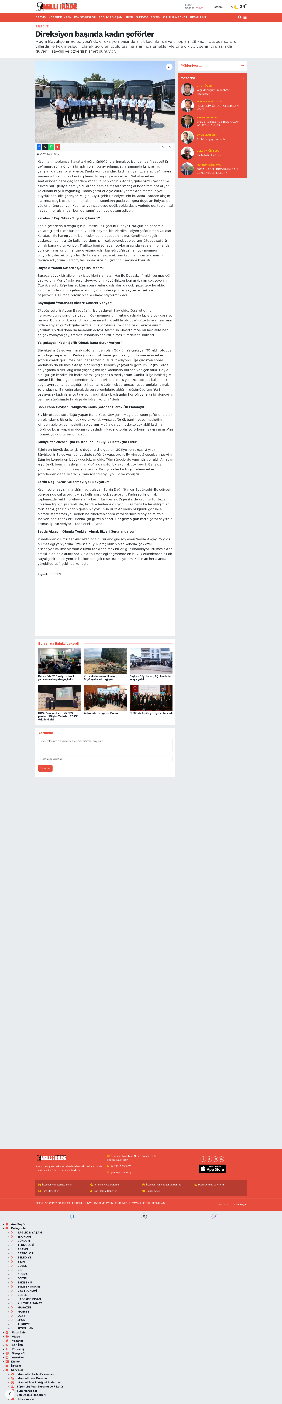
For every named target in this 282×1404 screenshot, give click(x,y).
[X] (209, 1159)
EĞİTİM (155, 17)
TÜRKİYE (23, 1324)
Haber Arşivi (153, 1191)
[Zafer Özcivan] (187, 121)
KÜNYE (88, 1203)
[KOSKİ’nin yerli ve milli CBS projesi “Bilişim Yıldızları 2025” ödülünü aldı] (59, 698)
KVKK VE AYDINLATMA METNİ (112, 1203)
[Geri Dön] (10, 1394)
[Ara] (240, 17)
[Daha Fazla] (57, 147)
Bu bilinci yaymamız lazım (213, 139)
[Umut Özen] (187, 89)
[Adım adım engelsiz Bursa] (105, 698)
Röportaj (17, 1349)
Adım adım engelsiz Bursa (101, 713)
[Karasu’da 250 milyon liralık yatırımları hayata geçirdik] (59, 661)
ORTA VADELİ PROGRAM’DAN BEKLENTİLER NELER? (217, 171)
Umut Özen (204, 86)
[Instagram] (215, 1159)
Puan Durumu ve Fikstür (211, 1185)
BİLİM (21, 1261)
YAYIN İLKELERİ (141, 1203)
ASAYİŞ (40, 17)
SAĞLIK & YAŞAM (111, 17)
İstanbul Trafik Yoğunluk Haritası (163, 1185)
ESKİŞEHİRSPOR (85, 17)
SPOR (129, 17)
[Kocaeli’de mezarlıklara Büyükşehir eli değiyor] (105, 661)
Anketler (17, 1357)
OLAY (21, 1315)
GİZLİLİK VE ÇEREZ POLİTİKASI (52, 1203)
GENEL (22, 1295)
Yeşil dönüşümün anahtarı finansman (213, 92)
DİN (20, 1270)
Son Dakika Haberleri (105, 1191)
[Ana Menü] (244, 17)
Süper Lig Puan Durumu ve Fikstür (40, 1386)
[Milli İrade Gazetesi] (56, 7)
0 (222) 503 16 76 (121, 1166)
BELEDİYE (42, 26)
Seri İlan (17, 1345)
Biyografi (17, 1353)
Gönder (45, 768)
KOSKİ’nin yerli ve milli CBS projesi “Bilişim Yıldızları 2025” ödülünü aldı (58, 716)
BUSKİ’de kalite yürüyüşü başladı (151, 713)
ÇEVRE (22, 1266)
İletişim (16, 1365)
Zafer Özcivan (207, 117)
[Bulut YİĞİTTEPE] (187, 153)
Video (15, 1336)
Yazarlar (17, 1340)
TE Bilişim (241, 1204)
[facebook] (73, 1216)
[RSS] (221, 1159)
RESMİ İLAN (198, 17)
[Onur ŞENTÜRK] (187, 137)
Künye (15, 1361)
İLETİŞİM (77, 1203)
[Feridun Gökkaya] (187, 168)
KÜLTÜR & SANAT (175, 17)
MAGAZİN (24, 1307)
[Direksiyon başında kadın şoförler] (105, 102)
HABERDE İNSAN (59, 17)
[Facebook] (203, 1159)
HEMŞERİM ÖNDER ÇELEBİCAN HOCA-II (218, 108)
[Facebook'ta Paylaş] (39, 147)
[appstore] (212, 1169)
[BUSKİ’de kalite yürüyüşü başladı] (151, 698)
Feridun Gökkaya (209, 165)
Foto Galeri (19, 1332)
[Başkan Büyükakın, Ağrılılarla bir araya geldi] (151, 661)
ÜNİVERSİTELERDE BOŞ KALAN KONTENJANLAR (218, 123)
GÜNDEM (142, 17)
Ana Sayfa (18, 1224)
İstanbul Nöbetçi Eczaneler (57, 1185)
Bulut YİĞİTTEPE (208, 151)
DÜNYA (22, 1274)
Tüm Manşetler (50, 1191)
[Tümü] (242, 65)
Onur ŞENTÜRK (207, 135)
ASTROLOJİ (25, 1253)
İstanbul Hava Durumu (107, 1185)
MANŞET (23, 1311)
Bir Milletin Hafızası (209, 155)
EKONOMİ (24, 1236)
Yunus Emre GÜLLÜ (209, 101)
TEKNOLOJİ (25, 1245)
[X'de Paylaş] (45, 147)
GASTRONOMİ (27, 1291)
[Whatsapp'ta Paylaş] (51, 147)
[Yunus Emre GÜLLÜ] (187, 105)
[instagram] (214, 1216)
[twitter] (144, 1216)
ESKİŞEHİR (24, 1282)
